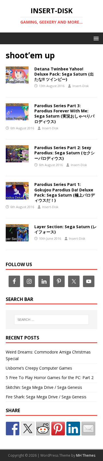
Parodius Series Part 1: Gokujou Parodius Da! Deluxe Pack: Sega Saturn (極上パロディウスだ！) (64, 192)
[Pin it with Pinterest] (58, 428)
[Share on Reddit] (43, 428)
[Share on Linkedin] (73, 428)
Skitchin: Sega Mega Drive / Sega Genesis (44, 387)
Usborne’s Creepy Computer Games (39, 368)
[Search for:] (51, 319)
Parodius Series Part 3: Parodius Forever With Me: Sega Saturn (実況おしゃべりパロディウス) (64, 113)
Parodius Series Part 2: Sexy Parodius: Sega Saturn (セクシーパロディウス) (64, 153)
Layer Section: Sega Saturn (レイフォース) (65, 229)
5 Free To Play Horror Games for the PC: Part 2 (50, 377)
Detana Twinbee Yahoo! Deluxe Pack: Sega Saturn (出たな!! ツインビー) (64, 74)
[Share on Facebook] (12, 428)
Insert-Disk (80, 86)
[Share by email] (88, 428)
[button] (95, 38)
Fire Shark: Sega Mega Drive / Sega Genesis (46, 396)
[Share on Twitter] (28, 428)
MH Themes (85, 455)
